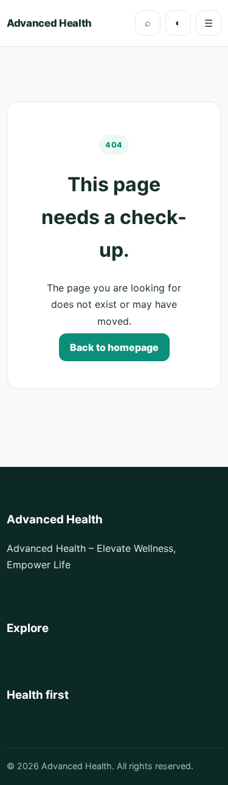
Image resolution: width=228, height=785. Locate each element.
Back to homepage (114, 347)
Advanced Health (49, 23)
